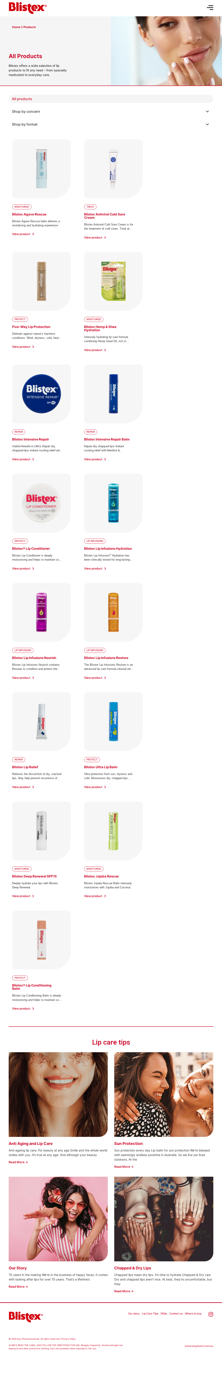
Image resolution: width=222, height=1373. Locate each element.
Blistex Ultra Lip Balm (101, 767)
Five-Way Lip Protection (31, 327)
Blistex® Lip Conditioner (31, 548)
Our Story (18, 1268)
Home (16, 27)
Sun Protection (128, 1143)
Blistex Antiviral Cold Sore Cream (104, 216)
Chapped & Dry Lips (132, 1268)
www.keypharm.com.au (199, 1346)
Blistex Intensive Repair (30, 439)
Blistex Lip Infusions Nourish (34, 658)
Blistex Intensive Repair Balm (107, 439)
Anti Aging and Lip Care (31, 1143)
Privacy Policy (68, 1339)
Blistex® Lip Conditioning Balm (32, 987)
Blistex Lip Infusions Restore (106, 658)
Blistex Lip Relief (25, 767)
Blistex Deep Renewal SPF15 (34, 876)
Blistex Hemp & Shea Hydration (100, 328)
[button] (111, 111)
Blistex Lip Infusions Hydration (108, 548)
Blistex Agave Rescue (29, 214)
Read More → (18, 1162)
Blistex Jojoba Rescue (101, 876)
